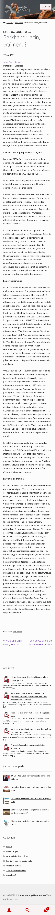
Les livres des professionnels (19, 861)
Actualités (19, 22)
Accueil (9, 22)
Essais (9, 846)
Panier (42, 908)
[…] (14, 688)
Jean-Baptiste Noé (12, 62)
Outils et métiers (13, 865)
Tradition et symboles (16, 870)
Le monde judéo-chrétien (17, 856)
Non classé (11, 875)
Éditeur (28, 32)
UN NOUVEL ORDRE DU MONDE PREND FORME (40, 642)
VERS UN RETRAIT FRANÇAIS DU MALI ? (13, 642)
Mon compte (9, 910)
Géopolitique (12, 851)
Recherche (27, 910)
